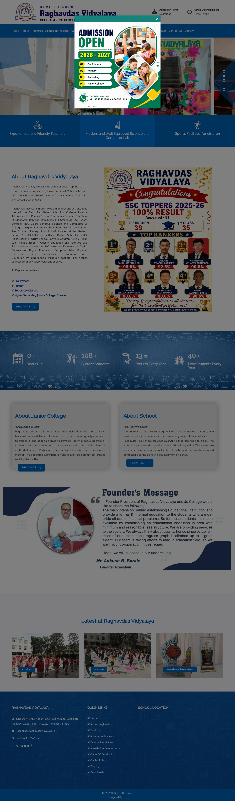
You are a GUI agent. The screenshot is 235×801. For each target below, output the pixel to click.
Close (156, 19)
